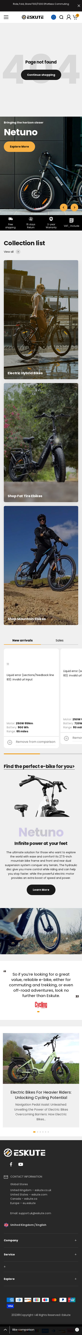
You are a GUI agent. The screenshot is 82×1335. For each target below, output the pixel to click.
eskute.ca (30, 1199)
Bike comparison (45, 1330)
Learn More (41, 890)
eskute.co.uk (43, 1190)
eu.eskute (29, 1203)
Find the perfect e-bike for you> (39, 766)
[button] (38, 1011)
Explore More (19, 146)
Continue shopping (41, 75)
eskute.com (39, 1194)
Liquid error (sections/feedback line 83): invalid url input (30, 677)
